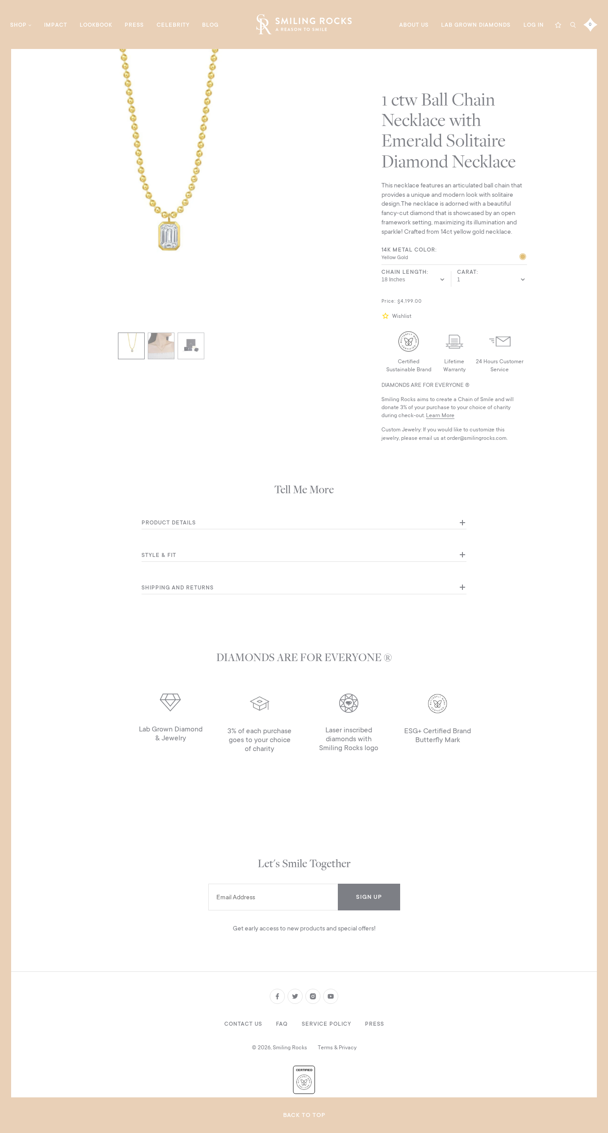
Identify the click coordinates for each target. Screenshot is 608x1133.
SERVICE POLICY (326, 1024)
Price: (388, 301)
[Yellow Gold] (523, 258)
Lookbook (96, 25)
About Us (414, 25)
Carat (467, 272)
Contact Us (243, 1024)
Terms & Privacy (337, 1047)
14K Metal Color (408, 250)
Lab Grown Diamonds (476, 25)
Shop (18, 25)
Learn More (440, 415)
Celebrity (173, 25)
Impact (55, 25)
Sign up (369, 896)
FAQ (282, 1024)
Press (134, 25)
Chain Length (404, 272)
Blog (210, 25)
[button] (386, 316)
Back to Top (304, 1115)
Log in (533, 25)
